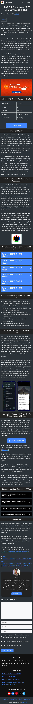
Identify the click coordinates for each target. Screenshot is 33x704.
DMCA (20, 699)
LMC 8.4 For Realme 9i (9, 676)
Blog (4, 556)
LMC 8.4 (8, 2)
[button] (23, 2)
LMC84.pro (5, 450)
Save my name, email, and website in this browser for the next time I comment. (16, 636)
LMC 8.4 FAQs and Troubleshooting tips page (15, 551)
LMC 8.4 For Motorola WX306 (11, 674)
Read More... (16, 593)
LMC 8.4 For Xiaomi (9, 559)
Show (3, 19)
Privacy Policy (13, 699)
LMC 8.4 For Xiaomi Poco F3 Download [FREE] (17, 563)
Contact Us (27, 699)
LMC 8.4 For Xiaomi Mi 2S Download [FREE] (16, 566)
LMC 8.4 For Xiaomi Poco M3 (11, 679)
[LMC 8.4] (2, 2)
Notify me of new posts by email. (13, 645)
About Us (5, 699)
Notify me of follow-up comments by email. (16, 641)
